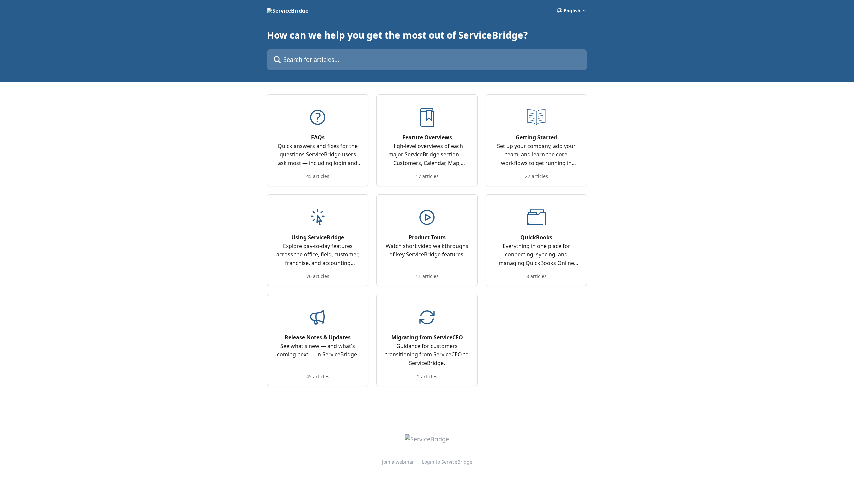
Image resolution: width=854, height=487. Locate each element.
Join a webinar (398, 462)
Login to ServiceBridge (447, 462)
